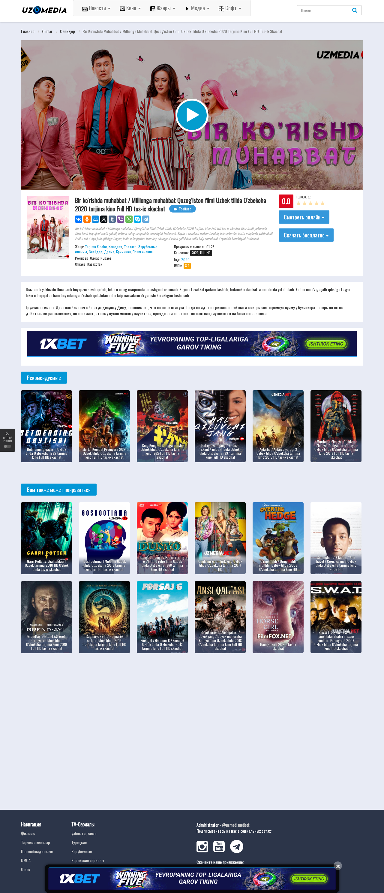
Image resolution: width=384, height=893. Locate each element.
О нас (25, 869)
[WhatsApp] (129, 219)
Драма (109, 251)
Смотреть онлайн (303, 217)
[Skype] (137, 219)
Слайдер (67, 31)
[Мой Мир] (95, 219)
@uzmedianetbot (236, 825)
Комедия (115, 246)
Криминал (123, 251)
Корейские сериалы (87, 860)
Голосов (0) (303, 197)
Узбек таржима (83, 833)
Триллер (130, 246)
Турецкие (79, 842)
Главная (27, 31)
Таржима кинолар (35, 842)
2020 (185, 259)
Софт (231, 8)
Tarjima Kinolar (96, 246)
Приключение (143, 251)
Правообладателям (37, 851)
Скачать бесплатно (305, 235)
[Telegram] (145, 219)
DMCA (26, 860)
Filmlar (47, 31)
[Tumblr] (112, 219)
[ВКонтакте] (78, 219)
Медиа (198, 8)
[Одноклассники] (87, 219)
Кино (131, 8)
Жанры (163, 8)
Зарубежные (81, 851)
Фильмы (28, 833)
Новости (97, 8)
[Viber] (120, 219)
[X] (103, 219)
